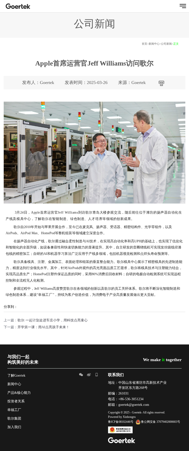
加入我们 (14, 427)
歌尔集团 (14, 418)
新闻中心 (154, 43)
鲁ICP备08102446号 (120, 422)
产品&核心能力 (19, 393)
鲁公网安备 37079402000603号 (160, 422)
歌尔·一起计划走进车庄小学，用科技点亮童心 (52, 320)
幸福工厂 (14, 410)
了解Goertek (16, 375)
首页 (144, 43)
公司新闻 (166, 43)
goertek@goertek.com (133, 405)
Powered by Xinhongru (122, 417)
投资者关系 (16, 401)
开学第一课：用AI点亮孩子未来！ (43, 327)
